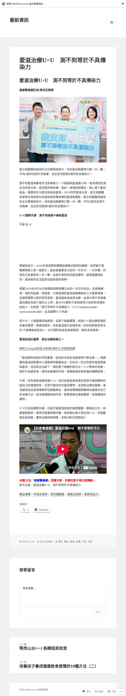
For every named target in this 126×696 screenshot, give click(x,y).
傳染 (66, 541)
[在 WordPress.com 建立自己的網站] (63, 3)
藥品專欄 (25, 494)
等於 (60, 541)
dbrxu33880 (46, 541)
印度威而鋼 (68, 348)
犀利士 (56, 348)
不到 (90, 541)
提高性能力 (91, 494)
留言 (98, 612)
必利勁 (47, 348)
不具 (84, 541)
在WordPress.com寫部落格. (34, 689)
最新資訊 (19, 20)
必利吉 (38, 348)
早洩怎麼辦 (40, 494)
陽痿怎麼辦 (74, 494)
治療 (78, 541)
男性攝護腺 (57, 494)
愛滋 (72, 541)
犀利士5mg (26, 348)
